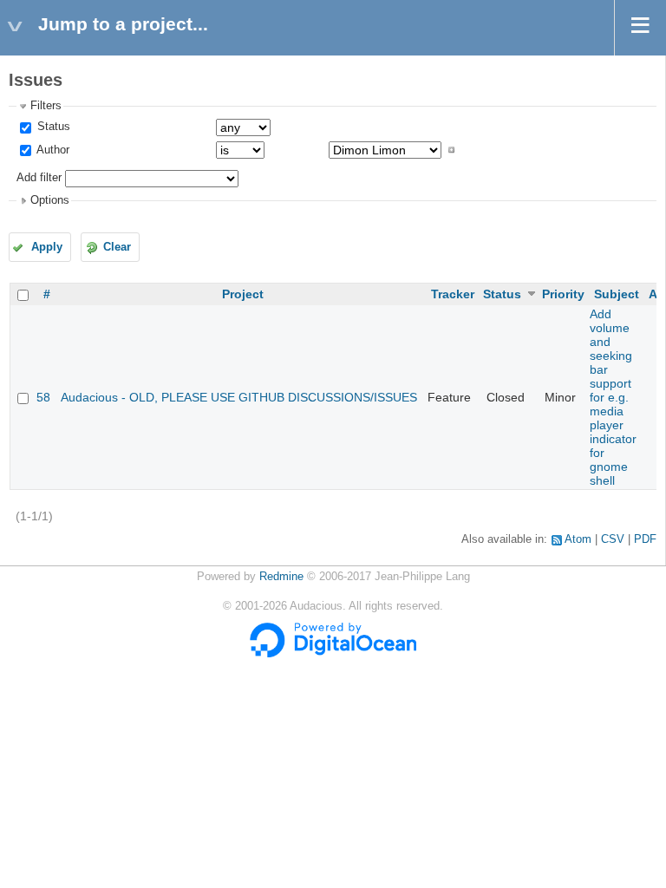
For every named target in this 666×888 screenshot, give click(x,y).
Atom (578, 539)
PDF (645, 539)
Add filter (39, 178)
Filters (46, 106)
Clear (117, 247)
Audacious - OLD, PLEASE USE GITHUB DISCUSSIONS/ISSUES (239, 397)
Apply (46, 247)
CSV (612, 539)
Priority (563, 294)
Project (243, 294)
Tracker (452, 294)
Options (49, 200)
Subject (616, 294)
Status (52, 127)
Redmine (281, 577)
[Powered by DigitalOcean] (333, 654)
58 (43, 397)
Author (51, 150)
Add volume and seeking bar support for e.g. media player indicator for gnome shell (613, 397)
